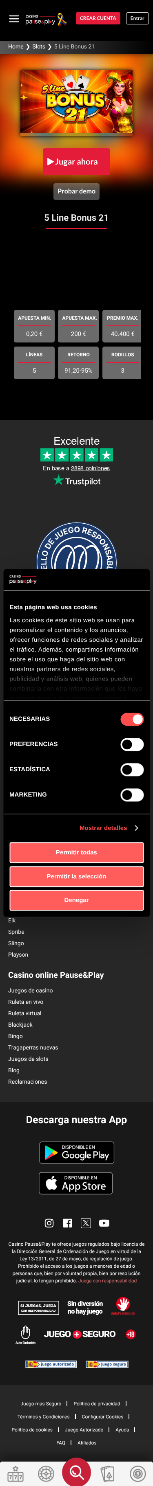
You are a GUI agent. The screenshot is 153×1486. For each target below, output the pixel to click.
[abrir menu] (14, 18)
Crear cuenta (98, 18)
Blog (14, 1070)
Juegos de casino (30, 991)
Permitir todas (76, 852)
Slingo (16, 943)
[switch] (132, 744)
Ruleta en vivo (25, 1002)
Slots (38, 47)
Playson (18, 955)
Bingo (15, 1036)
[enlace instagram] (49, 1223)
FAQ (60, 1442)
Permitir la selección (76, 876)
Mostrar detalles (103, 828)
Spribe (16, 932)
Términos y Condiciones (44, 1416)
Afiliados (87, 1442)
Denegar (76, 900)
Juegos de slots (28, 1059)
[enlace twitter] (86, 1223)
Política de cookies (32, 1429)
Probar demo (76, 191)
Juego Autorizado (84, 1429)
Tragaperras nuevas (33, 1048)
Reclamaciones (27, 1082)
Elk (12, 921)
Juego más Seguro (40, 1403)
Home (16, 47)
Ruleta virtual (24, 1013)
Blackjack (20, 1025)
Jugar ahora (76, 162)
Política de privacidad (96, 1403)
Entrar (137, 18)
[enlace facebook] (67, 1223)
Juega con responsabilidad (107, 1281)
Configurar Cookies (103, 1416)
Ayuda (122, 1429)
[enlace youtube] (104, 1223)
